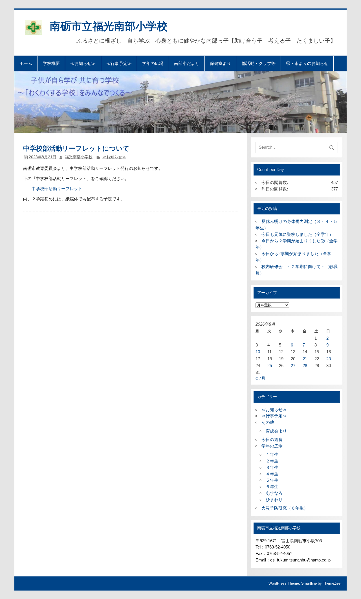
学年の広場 (152, 63)
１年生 (272, 454)
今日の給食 (272, 439)
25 (269, 365)
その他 (267, 422)
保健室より (220, 63)
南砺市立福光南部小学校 (109, 25)
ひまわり (274, 499)
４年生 (272, 473)
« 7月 (260, 378)
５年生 (272, 480)
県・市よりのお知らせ (307, 63)
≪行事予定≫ (119, 63)
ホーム (25, 63)
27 (293, 365)
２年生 (272, 460)
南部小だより (186, 63)
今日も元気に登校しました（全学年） (297, 234)
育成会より (276, 431)
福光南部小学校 (79, 157)
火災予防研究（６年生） (284, 508)
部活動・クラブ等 (259, 63)
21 (305, 358)
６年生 (272, 486)
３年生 (272, 467)
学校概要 (51, 63)
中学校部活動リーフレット (52, 188)
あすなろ (274, 493)
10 (258, 351)
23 (328, 358)
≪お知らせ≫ (83, 63)
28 (305, 365)
